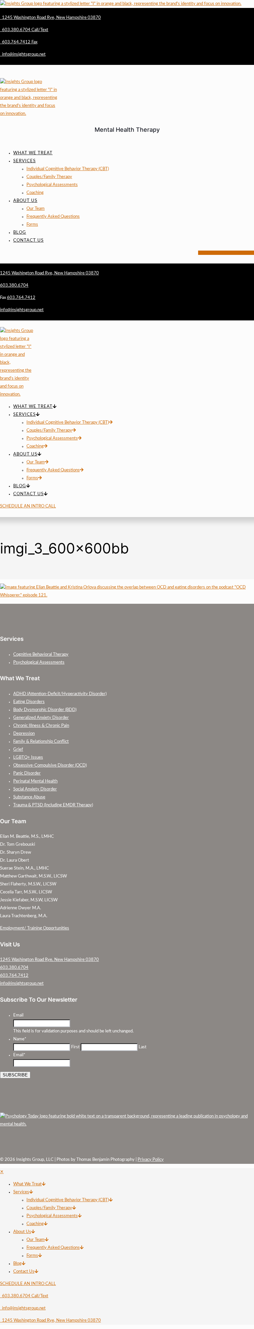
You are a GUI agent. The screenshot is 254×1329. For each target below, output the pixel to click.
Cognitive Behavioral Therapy (40, 654)
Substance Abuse (29, 797)
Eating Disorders (29, 702)
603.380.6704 (14, 968)
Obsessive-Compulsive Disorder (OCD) (50, 765)
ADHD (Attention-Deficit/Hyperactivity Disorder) (59, 694)
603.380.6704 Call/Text (24, 1296)
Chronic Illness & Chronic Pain (41, 726)
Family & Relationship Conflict (41, 741)
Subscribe (15, 1074)
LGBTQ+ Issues (28, 757)
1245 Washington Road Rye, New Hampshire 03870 (49, 960)
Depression (24, 734)
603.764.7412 (14, 975)
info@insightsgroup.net (22, 983)
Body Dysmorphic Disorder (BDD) (44, 710)
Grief (18, 749)
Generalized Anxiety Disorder (41, 718)
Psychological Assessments (38, 662)
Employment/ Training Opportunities (34, 928)
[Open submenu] (43, 1184)
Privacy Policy (151, 1160)
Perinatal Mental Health (35, 781)
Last (143, 1047)
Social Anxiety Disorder (35, 789)
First (75, 1047)
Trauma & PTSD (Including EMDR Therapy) (53, 805)
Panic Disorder (27, 773)
